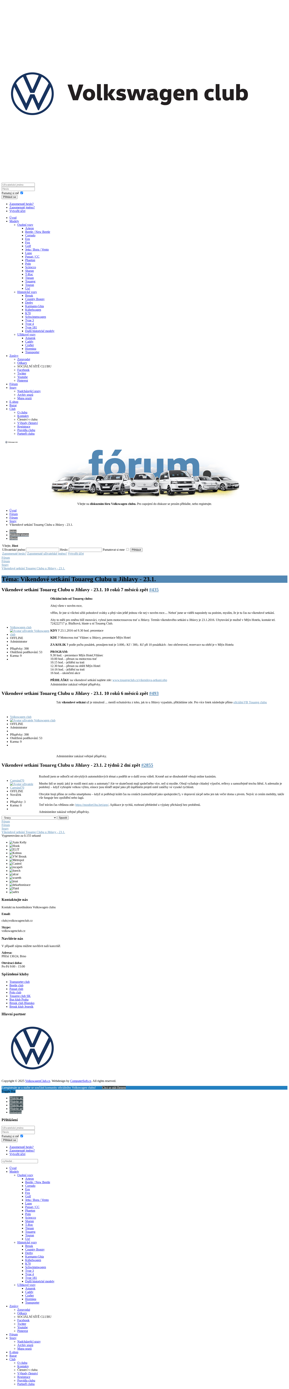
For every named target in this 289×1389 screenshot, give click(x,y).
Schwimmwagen (35, 316)
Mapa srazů (24, 398)
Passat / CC (32, 256)
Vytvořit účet (17, 211)
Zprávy (13, 355)
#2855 (147, 765)
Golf (28, 246)
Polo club (15, 992)
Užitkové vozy (26, 334)
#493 (154, 693)
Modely (14, 221)
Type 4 (29, 324)
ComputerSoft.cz (80, 1081)
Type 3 (29, 320)
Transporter (32, 352)
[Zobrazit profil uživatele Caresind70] (24, 787)
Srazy (13, 387)
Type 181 (31, 327)
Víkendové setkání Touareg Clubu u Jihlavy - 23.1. (33, 568)
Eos (27, 239)
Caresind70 (17, 780)
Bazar (13, 405)
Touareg (30, 281)
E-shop (13, 401)
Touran (29, 285)
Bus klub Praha (19, 999)
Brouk (29, 295)
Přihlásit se (9, 197)
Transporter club (19, 981)
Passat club (16, 989)
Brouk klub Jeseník (21, 1006)
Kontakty (23, 416)
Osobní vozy (25, 224)
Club (12, 408)
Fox (27, 242)
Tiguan (29, 277)
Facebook (23, 370)
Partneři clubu (26, 433)
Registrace (23, 426)
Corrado (30, 235)
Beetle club (16, 985)
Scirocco (30, 267)
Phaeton (30, 260)
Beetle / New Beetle (37, 231)
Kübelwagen (33, 309)
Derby (29, 302)
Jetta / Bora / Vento (37, 249)
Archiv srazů (25, 394)
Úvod (13, 217)
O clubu (22, 412)
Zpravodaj (23, 359)
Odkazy (22, 362)
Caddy (29, 341)
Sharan (29, 270)
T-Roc (29, 274)
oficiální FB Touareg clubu (250, 702)
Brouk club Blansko (21, 1003)
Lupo (28, 253)
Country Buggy (35, 299)
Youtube (22, 377)
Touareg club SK (20, 996)
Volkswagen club (20, 627)
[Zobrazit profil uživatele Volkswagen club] (30, 634)
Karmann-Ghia (34, 306)
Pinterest (22, 380)
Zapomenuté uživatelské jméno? (47, 553)
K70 (28, 313)
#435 (154, 589)
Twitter (21, 373)
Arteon (29, 228)
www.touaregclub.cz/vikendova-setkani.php (139, 680)
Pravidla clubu (26, 430)
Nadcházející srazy (29, 391)
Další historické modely (39, 331)
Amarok (30, 338)
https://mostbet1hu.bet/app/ (92, 804)
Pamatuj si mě (10, 193)
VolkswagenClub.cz (37, 1081)
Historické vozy (27, 292)
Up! (27, 288)
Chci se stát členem (114, 1087)
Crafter (29, 345)
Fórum (13, 384)
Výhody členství (27, 423)
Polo (28, 263)
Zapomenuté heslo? (21, 204)
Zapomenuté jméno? (22, 207)
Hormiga (30, 348)
